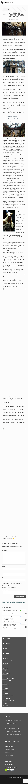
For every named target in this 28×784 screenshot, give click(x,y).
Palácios (6, 688)
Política (6, 693)
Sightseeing (7, 698)
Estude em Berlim (9, 746)
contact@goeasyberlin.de (11, 767)
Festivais (6, 668)
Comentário (5, 550)
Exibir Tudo (22, 10)
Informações (7, 673)
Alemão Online (8, 641)
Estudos (6, 663)
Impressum (7, 745)
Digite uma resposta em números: (9, 587)
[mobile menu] (26, 2)
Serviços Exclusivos (9, 749)
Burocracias (7, 650)
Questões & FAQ (9, 752)
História (6, 670)
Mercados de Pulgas (9, 678)
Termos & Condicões (10, 754)
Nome (4, 566)
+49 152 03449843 (10, 764)
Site (3, 577)
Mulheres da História (9, 680)
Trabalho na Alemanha (9, 700)
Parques (6, 690)
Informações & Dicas (10, 751)
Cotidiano (7, 655)
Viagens (6, 705)
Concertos (7, 653)
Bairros (6, 646)
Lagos (6, 675)
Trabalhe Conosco (9, 755)
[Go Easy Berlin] (13, 2)
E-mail (4, 572)
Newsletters (7, 685)
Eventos (6, 665)
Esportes (6, 658)
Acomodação (7, 638)
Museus (6, 683)
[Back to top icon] (25, 781)
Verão (6, 703)
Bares (6, 648)
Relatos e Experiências (9, 695)
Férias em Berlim (9, 748)
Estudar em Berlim (9, 660)
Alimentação (7, 643)
